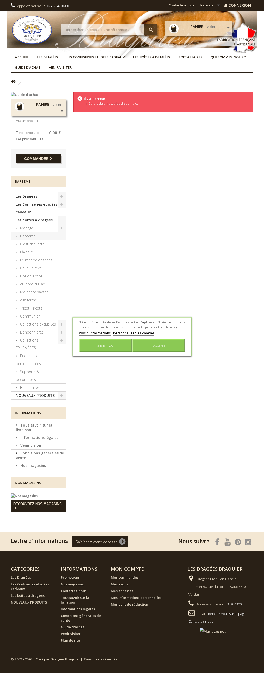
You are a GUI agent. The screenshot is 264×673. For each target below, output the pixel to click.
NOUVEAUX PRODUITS (35, 395)
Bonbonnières (31, 332)
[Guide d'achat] (38, 94)
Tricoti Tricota (31, 308)
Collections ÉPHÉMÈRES (27, 344)
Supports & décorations (27, 375)
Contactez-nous (181, 5)
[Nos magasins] (38, 495)
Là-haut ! (27, 252)
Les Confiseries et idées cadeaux (96, 57)
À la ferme (28, 300)
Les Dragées (47, 57)
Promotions (70, 577)
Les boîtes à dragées (151, 57)
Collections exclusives (37, 324)
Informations (28, 413)
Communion (30, 316)
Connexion (239, 5)
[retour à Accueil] (13, 82)
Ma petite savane (34, 292)
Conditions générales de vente (40, 455)
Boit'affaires (190, 57)
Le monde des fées (35, 260)
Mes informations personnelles (136, 597)
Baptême (27, 236)
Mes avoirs (119, 584)
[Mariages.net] (207, 631)
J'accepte (158, 345)
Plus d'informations (95, 332)
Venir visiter (60, 67)
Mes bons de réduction (129, 604)
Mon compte (127, 569)
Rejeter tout (105, 345)
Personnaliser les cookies (133, 332)
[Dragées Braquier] (32, 30)
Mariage (26, 228)
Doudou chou (31, 276)
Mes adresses (122, 591)
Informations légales (38, 437)
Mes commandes (124, 577)
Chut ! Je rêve (30, 268)
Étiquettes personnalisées (28, 359)
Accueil (22, 57)
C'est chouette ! (32, 244)
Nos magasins (32, 465)
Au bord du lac (32, 284)
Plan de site (70, 640)
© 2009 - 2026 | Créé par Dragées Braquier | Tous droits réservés (64, 659)
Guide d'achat (28, 67)
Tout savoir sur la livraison (34, 427)
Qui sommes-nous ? (228, 57)
